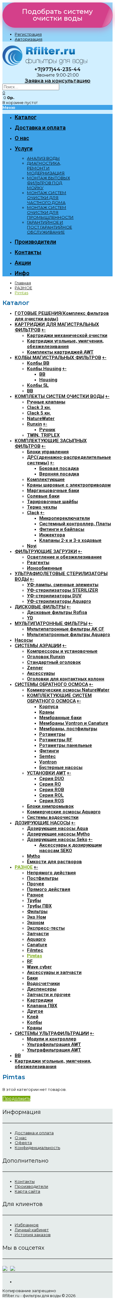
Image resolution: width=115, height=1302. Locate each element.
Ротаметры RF (55, 740)
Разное (35, 895)
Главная (23, 282)
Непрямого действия (51, 872)
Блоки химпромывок (50, 806)
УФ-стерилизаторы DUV (54, 596)
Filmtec (35, 950)
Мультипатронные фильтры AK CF (65, 629)
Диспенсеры (41, 989)
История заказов (33, 1234)
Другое (35, 1011)
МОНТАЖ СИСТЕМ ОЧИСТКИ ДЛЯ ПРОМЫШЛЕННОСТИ (50, 212)
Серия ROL (51, 795)
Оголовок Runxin (46, 656)
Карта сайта (27, 1191)
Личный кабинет (32, 1229)
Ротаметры (52, 734)
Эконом (35, 922)
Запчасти (38, 933)
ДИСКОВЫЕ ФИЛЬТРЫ (40, 607)
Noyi (31, 546)
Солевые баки (43, 496)
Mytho (33, 856)
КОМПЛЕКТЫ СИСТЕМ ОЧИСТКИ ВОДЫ (59, 396)
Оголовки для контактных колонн (65, 679)
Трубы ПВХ (39, 906)
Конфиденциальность (37, 1147)
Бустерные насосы (60, 767)
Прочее (35, 884)
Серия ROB (51, 789)
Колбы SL (38, 385)
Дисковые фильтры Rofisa (57, 612)
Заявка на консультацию (57, 81)
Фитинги (49, 751)
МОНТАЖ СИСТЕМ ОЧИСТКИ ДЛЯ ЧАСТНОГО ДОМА (46, 197)
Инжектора (52, 535)
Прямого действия (48, 889)
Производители (31, 1186)
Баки (32, 978)
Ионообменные (44, 568)
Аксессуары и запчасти (54, 972)
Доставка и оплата (34, 1132)
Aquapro (36, 939)
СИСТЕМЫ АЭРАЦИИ (38, 645)
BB (42, 374)
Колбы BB (38, 363)
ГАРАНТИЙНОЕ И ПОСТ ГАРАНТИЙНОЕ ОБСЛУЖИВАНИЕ (49, 227)
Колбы (34, 1022)
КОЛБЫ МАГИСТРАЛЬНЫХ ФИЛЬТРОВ (58, 357)
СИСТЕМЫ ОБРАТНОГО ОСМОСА (51, 684)
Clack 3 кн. (39, 407)
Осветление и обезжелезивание (64, 557)
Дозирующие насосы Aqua (57, 828)
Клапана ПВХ (42, 1005)
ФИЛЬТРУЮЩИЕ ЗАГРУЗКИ (46, 551)
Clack (33, 512)
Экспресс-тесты (46, 928)
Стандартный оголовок (54, 662)
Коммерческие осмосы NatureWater (68, 690)
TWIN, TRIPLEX (43, 435)
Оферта (23, 1142)
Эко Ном (36, 917)
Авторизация (28, 39)
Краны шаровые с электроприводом (69, 485)
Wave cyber (39, 967)
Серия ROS (51, 800)
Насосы (24, 640)
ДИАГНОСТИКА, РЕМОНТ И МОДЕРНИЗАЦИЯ (46, 168)
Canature (37, 944)
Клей (32, 1017)
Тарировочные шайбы (52, 501)
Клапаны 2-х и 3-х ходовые (70, 540)
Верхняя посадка (59, 474)
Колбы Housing (44, 368)
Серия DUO (51, 778)
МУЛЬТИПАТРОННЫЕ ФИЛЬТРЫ (51, 623)
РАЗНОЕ (23, 287)
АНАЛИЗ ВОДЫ (43, 158)
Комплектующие (46, 479)
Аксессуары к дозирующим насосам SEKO (70, 847)
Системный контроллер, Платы (75, 524)
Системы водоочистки (53, 817)
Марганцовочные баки (53, 490)
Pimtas (21, 292)
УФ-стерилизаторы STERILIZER (62, 590)
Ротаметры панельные (65, 745)
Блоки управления (48, 452)
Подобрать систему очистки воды (57, 14)
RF (30, 961)
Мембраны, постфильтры (68, 728)
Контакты (25, 1181)
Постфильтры (42, 878)
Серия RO (50, 784)
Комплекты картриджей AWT (60, 352)
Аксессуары (41, 673)
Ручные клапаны (46, 402)
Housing (48, 380)
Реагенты (38, 562)
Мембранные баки (60, 717)
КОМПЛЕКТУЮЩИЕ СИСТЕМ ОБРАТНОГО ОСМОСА (59, 698)
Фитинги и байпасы (61, 529)
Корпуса (48, 706)
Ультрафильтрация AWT (54, 1044)
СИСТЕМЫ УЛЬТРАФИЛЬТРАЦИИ (52, 1033)
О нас (21, 1137)
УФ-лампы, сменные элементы (62, 584)
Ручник (47, 429)
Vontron (48, 762)
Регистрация (28, 34)
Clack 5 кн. (39, 413)
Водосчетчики (43, 983)
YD (30, 618)
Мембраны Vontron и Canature (73, 723)
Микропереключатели (64, 518)
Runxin (34, 424)
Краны (46, 712)
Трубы (34, 900)
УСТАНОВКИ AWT (46, 773)
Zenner (35, 668)
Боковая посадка (59, 468)
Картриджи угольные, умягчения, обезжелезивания (65, 343)
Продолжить (16, 1098)
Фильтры (37, 911)
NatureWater (41, 418)
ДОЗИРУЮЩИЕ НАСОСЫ (42, 823)
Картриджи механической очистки (67, 335)
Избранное (27, 1224)
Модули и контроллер (51, 1039)
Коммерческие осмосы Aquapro (64, 812)
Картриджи (40, 1000)
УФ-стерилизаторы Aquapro (59, 601)
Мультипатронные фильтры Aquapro (68, 634)
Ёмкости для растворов (54, 861)
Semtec (47, 756)
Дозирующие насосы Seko (57, 839)
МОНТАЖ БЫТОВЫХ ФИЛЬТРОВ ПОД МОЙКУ (48, 182)
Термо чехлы (42, 507)
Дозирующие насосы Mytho (58, 834)
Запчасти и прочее (49, 994)
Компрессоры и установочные (62, 651)
